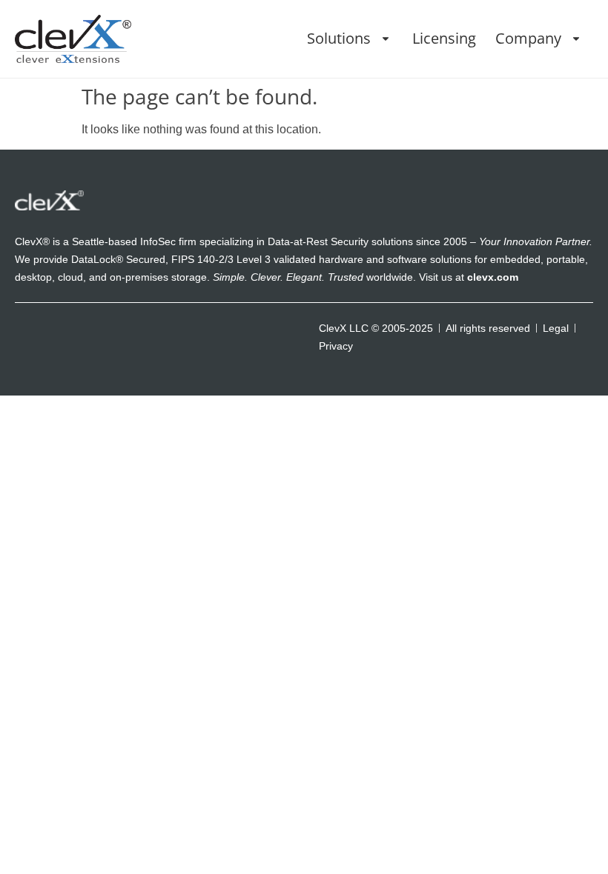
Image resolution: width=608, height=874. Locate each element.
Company (528, 38)
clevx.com (492, 277)
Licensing (444, 38)
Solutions (339, 38)
